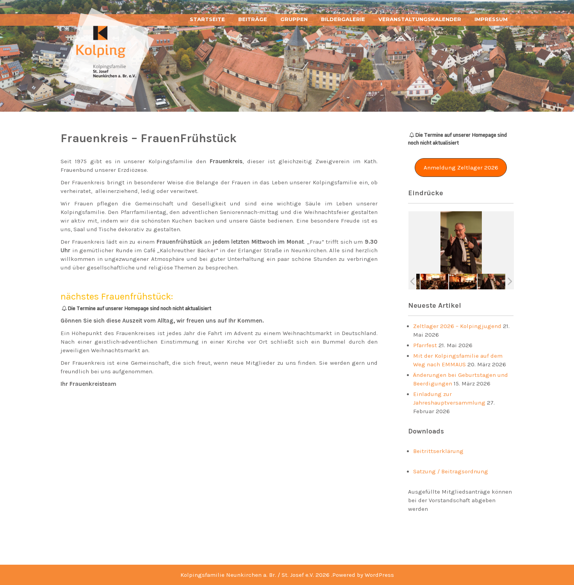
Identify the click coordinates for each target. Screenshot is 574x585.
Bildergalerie (343, 19)
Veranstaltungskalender (419, 19)
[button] (461, 167)
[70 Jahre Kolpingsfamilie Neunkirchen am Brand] (434, 281)
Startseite (207, 19)
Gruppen (294, 19)
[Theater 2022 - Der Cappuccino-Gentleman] (491, 282)
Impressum (491, 19)
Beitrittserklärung (438, 451)
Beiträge (252, 19)
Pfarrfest (425, 345)
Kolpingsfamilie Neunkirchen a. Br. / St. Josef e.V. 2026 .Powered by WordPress (287, 574)
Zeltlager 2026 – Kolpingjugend (457, 326)
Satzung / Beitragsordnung (450, 471)
